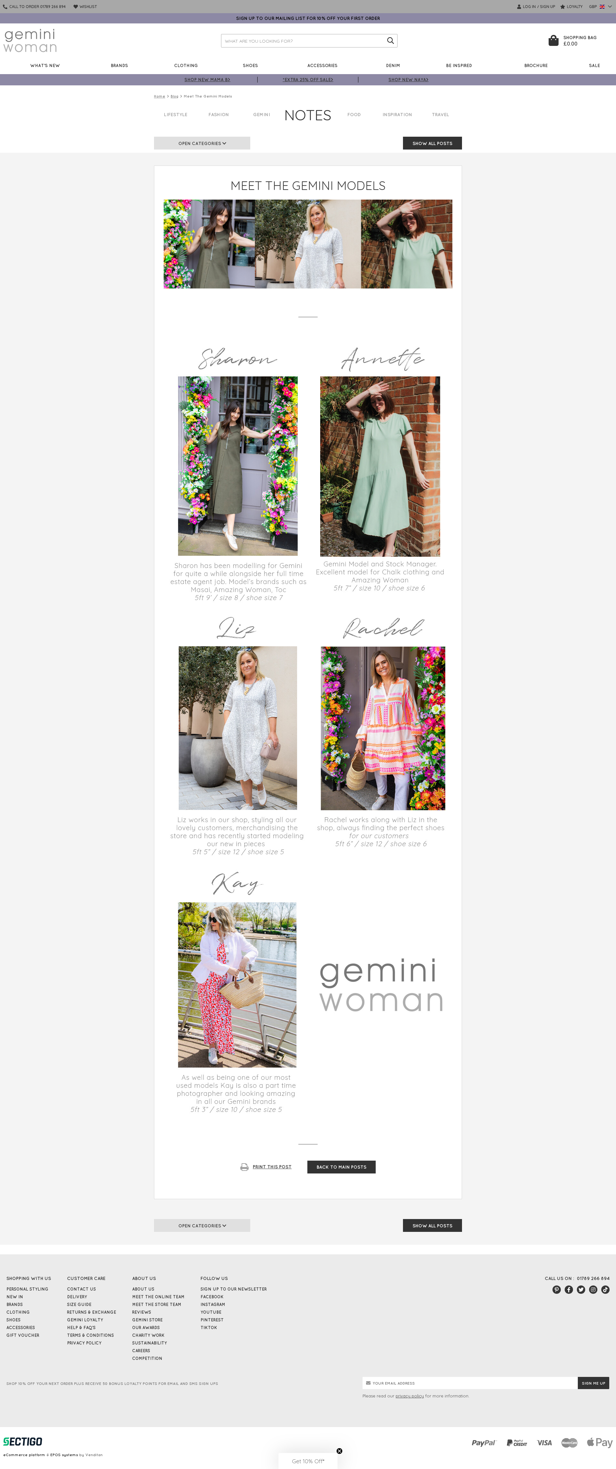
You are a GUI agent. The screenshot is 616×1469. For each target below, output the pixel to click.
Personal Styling (27, 1289)
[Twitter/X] (581, 1289)
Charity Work (148, 1335)
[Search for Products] (390, 40)
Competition (147, 1358)
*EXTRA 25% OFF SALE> (308, 79)
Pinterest (212, 1320)
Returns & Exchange (91, 1312)
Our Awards (146, 1327)
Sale (594, 65)
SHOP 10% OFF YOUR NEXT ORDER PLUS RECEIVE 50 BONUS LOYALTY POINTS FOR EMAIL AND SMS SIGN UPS (112, 1383)
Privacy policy (84, 1343)
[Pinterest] (556, 1289)
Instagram (213, 1304)
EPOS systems (64, 1455)
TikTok (209, 1327)
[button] (308, 1461)
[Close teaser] (339, 1451)
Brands (119, 65)
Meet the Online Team (158, 1296)
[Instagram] (593, 1289)
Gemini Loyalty (85, 1320)
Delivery (77, 1296)
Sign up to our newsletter (234, 1289)
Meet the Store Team (156, 1304)
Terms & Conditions (90, 1335)
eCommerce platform (24, 1455)
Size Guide (79, 1304)
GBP (593, 6)
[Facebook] (569, 1289)
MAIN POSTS (341, 1167)
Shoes (250, 65)
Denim (393, 65)
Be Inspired (459, 65)
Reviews (141, 1312)
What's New (45, 65)
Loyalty (574, 6)
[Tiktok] (605, 1289)
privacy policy (410, 1395)
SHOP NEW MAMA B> (207, 79)
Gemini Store (147, 1320)
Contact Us (81, 1289)
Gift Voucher (22, 1335)
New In (14, 1296)
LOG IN (529, 6)
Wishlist (88, 6)
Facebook (212, 1296)
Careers (141, 1350)
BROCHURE (536, 65)
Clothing (186, 65)
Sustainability (149, 1343)
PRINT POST (272, 1166)
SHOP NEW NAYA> (409, 79)
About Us (143, 1289)
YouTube (211, 1312)
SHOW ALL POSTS (432, 143)
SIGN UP (547, 6)
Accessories (322, 65)
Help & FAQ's (81, 1327)
